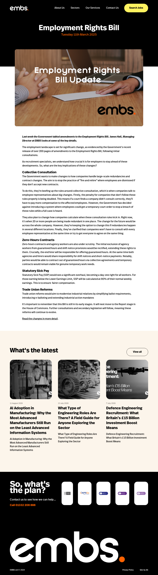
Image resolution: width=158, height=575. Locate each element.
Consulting (92, 24)
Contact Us (112, 8)
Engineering (75, 16)
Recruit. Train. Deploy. (93, 16)
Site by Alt (144, 570)
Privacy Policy (128, 570)
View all (137, 352)
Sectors (75, 8)
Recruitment (93, 20)
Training (93, 27)
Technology (75, 20)
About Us (59, 8)
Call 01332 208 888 (22, 505)
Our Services (93, 8)
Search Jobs (136, 8)
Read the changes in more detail (40, 319)
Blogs (59, 16)
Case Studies (59, 20)
